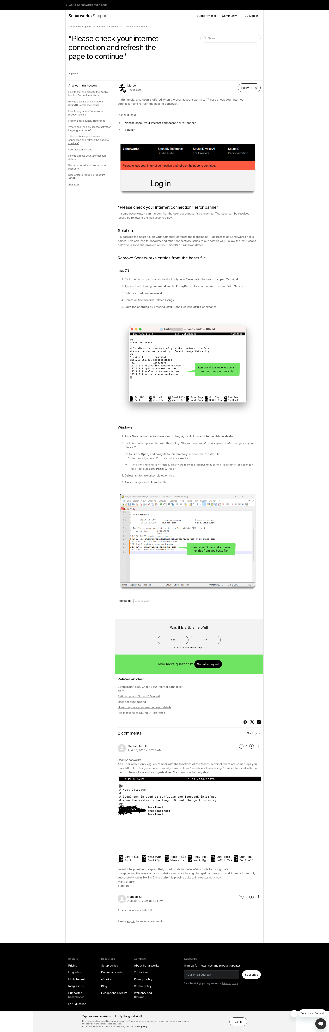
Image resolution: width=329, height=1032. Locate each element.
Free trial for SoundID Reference (86, 120)
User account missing (80, 149)
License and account (136, 26)
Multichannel (76, 979)
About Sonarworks (146, 965)
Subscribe (251, 974)
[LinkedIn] (259, 722)
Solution (130, 129)
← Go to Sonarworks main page (86, 5)
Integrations (76, 986)
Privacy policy (143, 979)
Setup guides (109, 965)
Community (229, 15)
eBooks (106, 979)
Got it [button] (238, 1021)
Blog (104, 986)
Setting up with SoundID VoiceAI (139, 696)
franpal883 (134, 896)
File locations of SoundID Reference (141, 713)
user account (142, 601)
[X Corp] (252, 722)
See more (74, 184)
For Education (77, 1004)
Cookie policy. (140, 1026)
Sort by (252, 733)
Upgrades (74, 972)
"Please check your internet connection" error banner (160, 123)
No (205, 640)
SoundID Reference (108, 26)
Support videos (207, 15)
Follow (245, 87)
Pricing (72, 965)
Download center (112, 972)
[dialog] (164, 1021)
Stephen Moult (137, 746)
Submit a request (208, 664)
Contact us (141, 972)
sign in (131, 921)
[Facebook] (245, 722)
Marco (131, 85)
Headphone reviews (114, 993)
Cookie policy (142, 986)
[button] (251, 15)
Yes (173, 640)
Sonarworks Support (79, 26)
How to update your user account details (144, 707)
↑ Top (318, 16)
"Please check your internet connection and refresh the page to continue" (88, 140)
